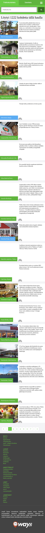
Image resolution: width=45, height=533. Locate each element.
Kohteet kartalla (7, 473)
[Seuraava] (34, 429)
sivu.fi (4, 489)
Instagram (6, 485)
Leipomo (5, 456)
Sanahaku (6, 471)
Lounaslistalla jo (8, 476)
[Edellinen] (6, 429)
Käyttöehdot (6, 439)
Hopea (5, 498)
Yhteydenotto (7, 441)
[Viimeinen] (37, 429)
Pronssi (5, 497)
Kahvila (5, 454)
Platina (5, 502)
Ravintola (6, 452)
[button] (41, 2)
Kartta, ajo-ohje (7, 478)
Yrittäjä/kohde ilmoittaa (10, 474)
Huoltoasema (7, 460)
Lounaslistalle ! (7, 491)
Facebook (6, 484)
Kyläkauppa (6, 458)
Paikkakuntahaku (8, 469)
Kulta (4, 500)
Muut (4, 463)
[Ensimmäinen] (3, 429)
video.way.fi (6, 487)
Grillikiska (6, 461)
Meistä (5, 438)
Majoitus (5, 451)
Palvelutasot (6, 445)
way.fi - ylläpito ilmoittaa (10, 443)
